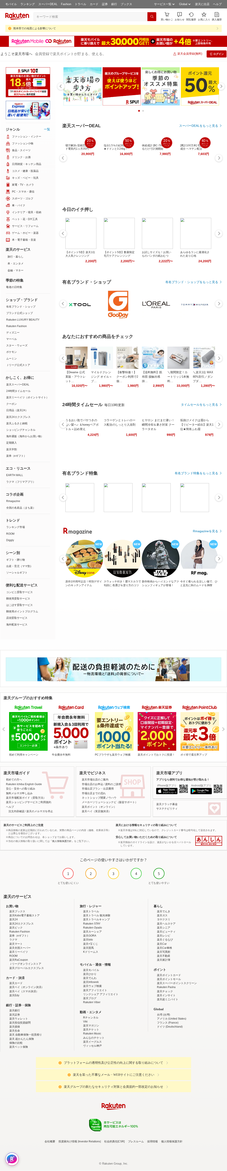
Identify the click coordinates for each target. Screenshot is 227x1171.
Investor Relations (89, 1141)
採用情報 (152, 1141)
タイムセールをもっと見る (199, 404)
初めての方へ (14, 779)
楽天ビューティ (166, 931)
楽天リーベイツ (18, 951)
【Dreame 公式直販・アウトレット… (75, 377)
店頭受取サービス (16, 617)
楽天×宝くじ (90, 943)
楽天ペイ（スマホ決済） (24, 991)
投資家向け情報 (68, 1141)
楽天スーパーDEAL (17, 384)
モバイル (11, 4)
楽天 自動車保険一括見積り (25, 1034)
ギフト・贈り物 (15, 559)
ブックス (126, 4)
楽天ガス (162, 915)
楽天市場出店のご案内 (95, 779)
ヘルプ (217, 4)
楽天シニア (163, 927)
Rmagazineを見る (205, 531)
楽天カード (16, 983)
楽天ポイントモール (169, 979)
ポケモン (11, 351)
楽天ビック (16, 927)
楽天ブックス (17, 911)
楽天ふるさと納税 (16, 423)
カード (94, 4)
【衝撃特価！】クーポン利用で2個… (127, 377)
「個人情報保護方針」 (62, 841)
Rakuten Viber (91, 1002)
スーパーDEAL (47, 4)
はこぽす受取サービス (19, 605)
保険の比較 (16, 1042)
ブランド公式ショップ (19, 313)
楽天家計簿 (163, 959)
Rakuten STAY (91, 923)
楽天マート (16, 943)
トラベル (80, 4)
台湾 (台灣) (163, 1014)
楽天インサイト (166, 995)
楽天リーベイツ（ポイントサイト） (27, 397)
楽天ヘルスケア (166, 923)
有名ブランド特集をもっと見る (196, 473)
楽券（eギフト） (16, 455)
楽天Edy (14, 995)
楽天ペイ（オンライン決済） (26, 987)
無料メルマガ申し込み (19, 793)
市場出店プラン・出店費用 (98, 788)
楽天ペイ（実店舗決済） (96, 811)
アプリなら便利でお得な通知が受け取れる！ (182, 779)
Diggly (10, 540)
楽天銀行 (14, 1010)
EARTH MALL (14, 475)
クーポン (11, 403)
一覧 (47, 129)
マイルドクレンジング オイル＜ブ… (101, 377)
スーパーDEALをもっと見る (198, 125)
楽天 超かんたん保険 (21, 1038)
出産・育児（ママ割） (19, 566)
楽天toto (88, 939)
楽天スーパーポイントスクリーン (177, 983)
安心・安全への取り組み (20, 788)
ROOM (10, 533)
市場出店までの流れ (94, 793)
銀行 (114, 4)
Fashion (66, 4)
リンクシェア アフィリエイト (100, 994)
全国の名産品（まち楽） (20, 507)
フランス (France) (167, 1022)
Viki (85, 1021)
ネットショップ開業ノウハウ (99, 797)
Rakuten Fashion (16, 326)
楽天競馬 (88, 947)
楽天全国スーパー (20, 947)
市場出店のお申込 (92, 784)
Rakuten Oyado (92, 927)
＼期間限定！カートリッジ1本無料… (178, 377)
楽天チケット (91, 1029)
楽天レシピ (163, 935)
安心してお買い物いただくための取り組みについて (146, 837)
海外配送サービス (16, 624)
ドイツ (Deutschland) (170, 1026)
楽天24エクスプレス (18, 417)
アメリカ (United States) (171, 1018)
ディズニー (13, 332)
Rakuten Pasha (166, 987)
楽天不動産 (163, 955)
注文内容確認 (16, 811)
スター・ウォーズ (16, 345)
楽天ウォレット (18, 1018)
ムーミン (11, 358)
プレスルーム (136, 1141)
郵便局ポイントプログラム (22, 611)
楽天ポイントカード (169, 975)
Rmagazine (13, 501)
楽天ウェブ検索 (92, 986)
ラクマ (13, 939)
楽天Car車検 (164, 947)
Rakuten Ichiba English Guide (24, 784)
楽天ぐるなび (165, 939)
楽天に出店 (202, 4)
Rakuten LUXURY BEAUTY (22, 319)
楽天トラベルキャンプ (96, 919)
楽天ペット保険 (18, 1046)
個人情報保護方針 (171, 1141)
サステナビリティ (167, 808)
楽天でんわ (89, 978)
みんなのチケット (93, 1037)
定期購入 (11, 442)
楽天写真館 (163, 951)
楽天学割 (11, 449)
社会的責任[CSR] (114, 1141)
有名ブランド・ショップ (20, 306)
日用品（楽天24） (17, 410)
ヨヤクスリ (163, 919)
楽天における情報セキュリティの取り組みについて (146, 825)
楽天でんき (163, 911)
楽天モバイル (91, 970)
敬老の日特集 (14, 287)
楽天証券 (14, 1014)
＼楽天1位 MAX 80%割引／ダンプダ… (203, 377)
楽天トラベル (91, 911)
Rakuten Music (92, 1033)
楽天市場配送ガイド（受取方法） (26, 797)
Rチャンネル (90, 1017)
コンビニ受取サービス (19, 592)
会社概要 (50, 1141)
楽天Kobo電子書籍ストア (24, 915)
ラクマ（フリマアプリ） (20, 481)
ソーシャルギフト (16, 572)
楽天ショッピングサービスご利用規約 (28, 802)
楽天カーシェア (92, 931)
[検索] (151, 16)
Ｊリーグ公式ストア (18, 365)
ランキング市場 (15, 527)
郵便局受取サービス (18, 598)
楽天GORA (89, 935)
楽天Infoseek (91, 982)
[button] (179, 16)
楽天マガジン (91, 1025)
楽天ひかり (89, 974)
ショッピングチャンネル (20, 429)
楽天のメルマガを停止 (39, 811)
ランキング (27, 4)
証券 (105, 4)
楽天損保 (14, 1026)
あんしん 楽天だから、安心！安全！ (208, 841)
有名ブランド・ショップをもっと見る (191, 282)
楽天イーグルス (92, 1041)
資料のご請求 (113, 784)
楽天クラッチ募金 (167, 804)
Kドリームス (90, 951)
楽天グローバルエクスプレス (26, 968)
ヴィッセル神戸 (92, 1045)
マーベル (11, 339)
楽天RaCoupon (18, 959)
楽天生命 (14, 1030)
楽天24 (13, 919)
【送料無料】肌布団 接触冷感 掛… (152, 377)
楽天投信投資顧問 (20, 1022)
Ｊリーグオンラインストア (25, 963)
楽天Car (162, 943)
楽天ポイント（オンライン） (99, 806)
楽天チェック (165, 991)
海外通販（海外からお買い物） (24, 436)
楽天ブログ (89, 998)
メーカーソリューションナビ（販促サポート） (110, 802)
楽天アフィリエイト (95, 990)
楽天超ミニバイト (167, 999)
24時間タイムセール (18, 391)
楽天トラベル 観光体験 (96, 915)
